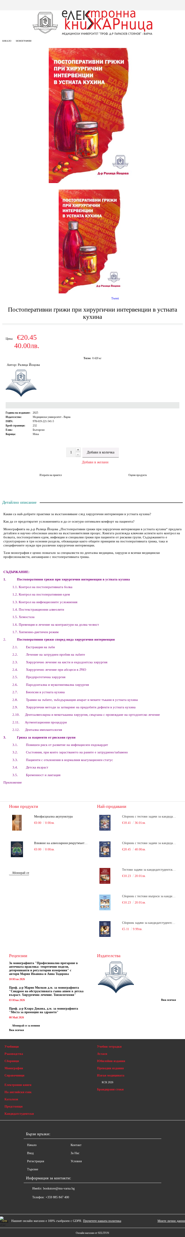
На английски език (18, 1092)
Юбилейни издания (111, 1061)
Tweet (115, 298)
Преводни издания (110, 1068)
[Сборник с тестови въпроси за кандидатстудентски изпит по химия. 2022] (105, 902)
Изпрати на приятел (50, 475)
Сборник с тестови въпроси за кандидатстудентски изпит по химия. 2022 (149, 896)
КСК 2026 (107, 1082)
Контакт (76, 1145)
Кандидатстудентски (19, 1113)
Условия (76, 1161)
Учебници (12, 1046)
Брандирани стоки (110, 1089)
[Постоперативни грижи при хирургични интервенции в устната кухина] (92, 182)
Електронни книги (18, 1085)
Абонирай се (20, 873)
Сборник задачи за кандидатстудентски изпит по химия (149, 922)
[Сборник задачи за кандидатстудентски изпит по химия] (105, 929)
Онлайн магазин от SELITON (92, 1233)
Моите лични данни (171, 1221)
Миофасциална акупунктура (53, 816)
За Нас (75, 1153)
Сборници (12, 1061)
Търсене (32, 1169)
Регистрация (35, 1161)
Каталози (11, 1099)
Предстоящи (14, 1106)
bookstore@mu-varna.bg (59, 1188)
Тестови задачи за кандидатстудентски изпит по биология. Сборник (149, 869)
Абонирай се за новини (26, 1025)
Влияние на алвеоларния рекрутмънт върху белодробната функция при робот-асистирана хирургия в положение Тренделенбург (61, 843)
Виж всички (16, 1030)
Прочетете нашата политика (102, 1221)
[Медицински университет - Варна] (116, 978)
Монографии (23, 41)
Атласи (102, 1054)
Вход (30, 1153)
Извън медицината (110, 1075)
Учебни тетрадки (109, 1046)
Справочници (14, 1075)
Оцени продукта (137, 475)
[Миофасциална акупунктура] (17, 823)
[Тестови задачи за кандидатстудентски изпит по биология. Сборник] (105, 876)
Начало (6, 41)
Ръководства (14, 1054)
